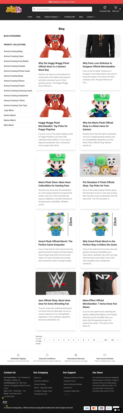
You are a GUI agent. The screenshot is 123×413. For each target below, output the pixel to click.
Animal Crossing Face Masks (16, 61)
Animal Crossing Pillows (14, 81)
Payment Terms (69, 381)
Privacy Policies (40, 384)
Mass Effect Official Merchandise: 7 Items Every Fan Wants (100, 304)
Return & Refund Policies (73, 384)
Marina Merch (10, 120)
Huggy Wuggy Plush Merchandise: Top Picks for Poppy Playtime (53, 126)
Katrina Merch (10, 115)
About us (37, 378)
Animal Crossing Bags (13, 51)
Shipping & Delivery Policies (74, 378)
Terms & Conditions (41, 381)
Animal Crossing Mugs (13, 76)
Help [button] (118, 410)
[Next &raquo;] (118, 340)
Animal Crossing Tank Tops (15, 105)
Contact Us (68, 388)
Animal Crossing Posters (14, 86)
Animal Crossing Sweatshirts (16, 95)
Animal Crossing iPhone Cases (17, 71)
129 (105, 340)
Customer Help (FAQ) (71, 391)
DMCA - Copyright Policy (43, 388)
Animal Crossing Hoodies (14, 66)
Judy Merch (9, 110)
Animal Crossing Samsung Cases (18, 91)
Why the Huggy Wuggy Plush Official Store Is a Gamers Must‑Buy (53, 66)
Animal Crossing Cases (13, 56)
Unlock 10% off (5, 402)
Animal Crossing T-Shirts (14, 100)
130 (112, 340)
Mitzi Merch (9, 125)
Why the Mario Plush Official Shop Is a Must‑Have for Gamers (98, 126)
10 (94, 340)
